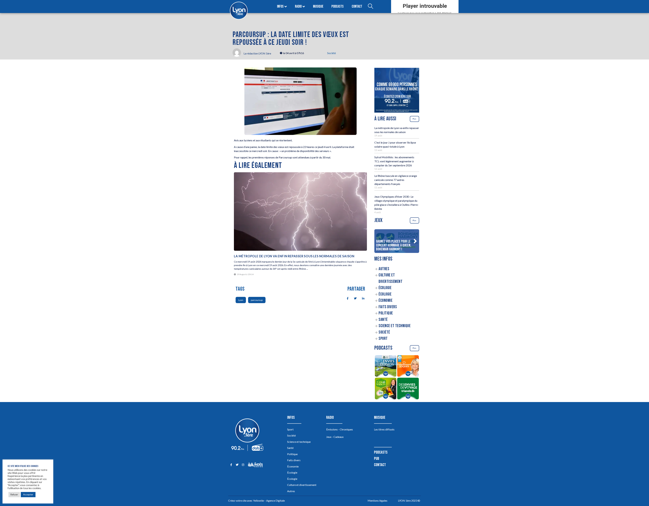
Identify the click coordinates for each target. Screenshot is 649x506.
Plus (414, 119)
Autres (384, 269)
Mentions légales (377, 500)
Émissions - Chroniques (339, 429)
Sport (383, 338)
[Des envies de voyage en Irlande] (408, 389)
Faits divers (388, 307)
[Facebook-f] (231, 465)
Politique (386, 313)
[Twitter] (237, 465)
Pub (376, 458)
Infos (280, 6)
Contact (357, 6)
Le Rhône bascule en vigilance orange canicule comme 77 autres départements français (395, 179)
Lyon (240, 300)
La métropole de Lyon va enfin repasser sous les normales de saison (294, 256)
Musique (318, 6)
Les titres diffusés (384, 429)
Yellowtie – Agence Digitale (269, 500)
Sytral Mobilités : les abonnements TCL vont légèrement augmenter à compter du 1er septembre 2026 (394, 161)
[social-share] (345, 298)
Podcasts (337, 6)
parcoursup (257, 300)
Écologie (385, 287)
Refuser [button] (14, 494)
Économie (385, 300)
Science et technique (395, 325)
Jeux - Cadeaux (335, 436)
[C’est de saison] (385, 389)
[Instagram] (243, 465)
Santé (383, 319)
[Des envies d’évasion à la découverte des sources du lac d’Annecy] (385, 366)
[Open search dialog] (370, 6)
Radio (298, 6)
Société (331, 53)
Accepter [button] (28, 494)
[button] (415, 241)
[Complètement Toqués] (408, 366)
